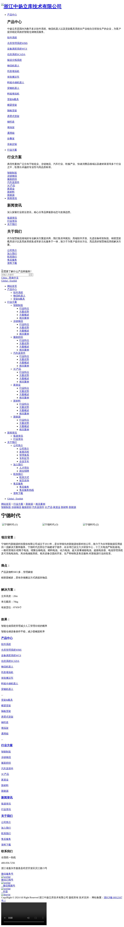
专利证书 (24, 458)
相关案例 (24, 318)
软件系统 (18, 292)
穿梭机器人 (13, 88)
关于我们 (12, 442)
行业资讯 (18, 439)
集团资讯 (18, 436)
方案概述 (24, 315)
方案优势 (24, 311)
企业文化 (24, 461)
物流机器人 (19, 295)
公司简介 (18, 445)
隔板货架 (12, 110)
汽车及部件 (19, 353)
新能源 (17, 416)
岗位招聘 (24, 471)
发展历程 (24, 452)
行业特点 (24, 308)
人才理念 (24, 467)
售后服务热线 (26, 490)
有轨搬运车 (13, 77)
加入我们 (18, 464)
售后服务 (18, 483)
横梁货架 (12, 105)
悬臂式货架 (13, 116)
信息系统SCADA (16, 54)
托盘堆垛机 (13, 71)
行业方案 (12, 302)
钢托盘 (11, 121)
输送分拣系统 (14, 60)
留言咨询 (24, 480)
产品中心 (12, 289)
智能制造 (18, 305)
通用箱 (11, 133)
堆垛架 (11, 127)
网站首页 (12, 286)
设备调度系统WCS (17, 48)
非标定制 (12, 144)
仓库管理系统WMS (17, 43)
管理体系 (24, 455)
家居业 (17, 385)
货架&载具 (19, 299)
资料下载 (18, 493)
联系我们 (18, 474)
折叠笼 (11, 138)
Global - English (9, 281)
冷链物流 (18, 321)
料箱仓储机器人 (15, 82)
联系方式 (24, 477)
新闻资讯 (12, 432)
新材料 (17, 401)
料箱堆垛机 (13, 93)
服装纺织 (18, 337)
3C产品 (17, 369)
